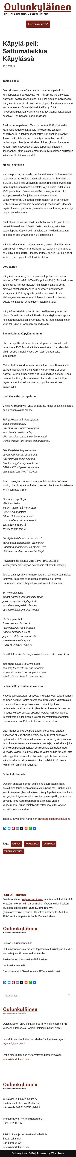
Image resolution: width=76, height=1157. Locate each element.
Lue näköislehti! (38, 23)
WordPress (57, 1153)
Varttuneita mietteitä (14, 965)
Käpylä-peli (32, 844)
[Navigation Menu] (69, 24)
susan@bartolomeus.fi (16, 1059)
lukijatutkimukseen (32, 899)
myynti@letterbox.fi (14, 1043)
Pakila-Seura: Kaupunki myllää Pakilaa (25, 959)
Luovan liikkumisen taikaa (17, 942)
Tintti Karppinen (13, 851)
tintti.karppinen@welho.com (54, 818)
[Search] (69, 995)
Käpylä (16, 844)
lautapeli (49, 844)
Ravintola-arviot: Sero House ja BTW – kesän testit (32, 971)
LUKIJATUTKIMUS (14, 895)
